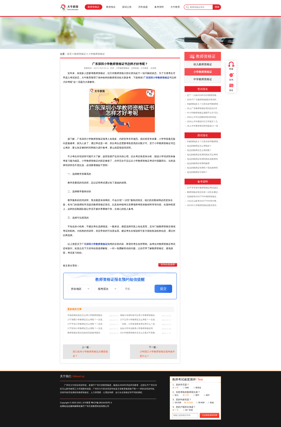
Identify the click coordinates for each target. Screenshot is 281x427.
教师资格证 (93, 7)
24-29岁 (189, 402)
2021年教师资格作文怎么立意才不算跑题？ (139, 333)
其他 (212, 402)
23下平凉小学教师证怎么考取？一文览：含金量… (86, 324)
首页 (69, 54)
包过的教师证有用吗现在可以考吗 (201, 154)
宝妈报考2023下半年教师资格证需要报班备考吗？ (202, 196)
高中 (208, 395)
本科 (187, 388)
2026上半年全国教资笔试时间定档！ (202, 117)
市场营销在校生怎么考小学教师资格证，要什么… (86, 315)
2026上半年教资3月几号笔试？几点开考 (202, 121)
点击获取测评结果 (209, 415)
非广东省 (189, 410)
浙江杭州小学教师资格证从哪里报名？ (90, 353)
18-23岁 (178, 402)
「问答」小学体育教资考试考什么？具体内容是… (139, 324)
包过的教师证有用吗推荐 (197, 163)
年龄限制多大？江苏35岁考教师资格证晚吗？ (202, 104)
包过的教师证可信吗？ (196, 172)
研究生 (198, 388)
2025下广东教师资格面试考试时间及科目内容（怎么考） (202, 99)
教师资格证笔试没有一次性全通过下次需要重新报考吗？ (202, 192)
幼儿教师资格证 (202, 64)
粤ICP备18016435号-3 (101, 402)
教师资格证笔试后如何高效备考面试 (83, 333)
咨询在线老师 (168, 264)
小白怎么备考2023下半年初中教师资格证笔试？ (202, 201)
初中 (197, 395)
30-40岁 (201, 402)
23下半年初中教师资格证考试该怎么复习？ (202, 188)
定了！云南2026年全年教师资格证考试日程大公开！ (202, 95)
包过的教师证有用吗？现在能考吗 (201, 168)
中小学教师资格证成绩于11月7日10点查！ (202, 113)
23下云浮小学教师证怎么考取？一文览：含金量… (139, 320)
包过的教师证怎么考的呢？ (198, 150)
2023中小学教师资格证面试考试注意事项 (202, 205)
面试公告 (127, 7)
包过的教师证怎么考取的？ (198, 146)
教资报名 (110, 7)
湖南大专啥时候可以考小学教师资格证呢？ (139, 315)
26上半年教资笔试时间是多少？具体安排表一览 (202, 126)
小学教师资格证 (96, 54)
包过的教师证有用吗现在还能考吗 (201, 159)
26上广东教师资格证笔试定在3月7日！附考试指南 (202, 108)
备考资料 (159, 7)
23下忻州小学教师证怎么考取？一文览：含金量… (86, 328)
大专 (177, 388)
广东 (177, 410)
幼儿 (177, 395)
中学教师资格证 (202, 79)
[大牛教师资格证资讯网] (69, 8)
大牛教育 (175, 7)
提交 (163, 289)
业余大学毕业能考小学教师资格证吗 (136, 328)
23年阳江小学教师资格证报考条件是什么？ (157, 353)
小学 (187, 395)
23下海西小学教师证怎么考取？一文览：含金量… (86, 320)
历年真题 (143, 7)
